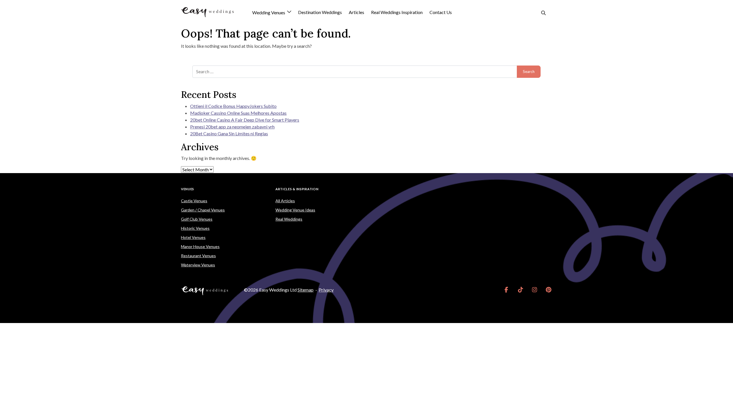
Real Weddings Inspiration (397, 12)
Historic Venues (195, 228)
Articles (356, 12)
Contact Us (440, 12)
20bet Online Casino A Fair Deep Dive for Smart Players (244, 119)
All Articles (285, 200)
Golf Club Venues (196, 219)
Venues (187, 189)
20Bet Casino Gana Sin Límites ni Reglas (229, 133)
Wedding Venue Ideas (295, 209)
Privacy (326, 289)
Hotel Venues (193, 237)
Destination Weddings (320, 12)
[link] (506, 289)
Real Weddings (288, 219)
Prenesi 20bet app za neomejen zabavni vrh (232, 126)
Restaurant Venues (198, 255)
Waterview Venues (198, 264)
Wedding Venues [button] (269, 12)
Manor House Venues (200, 246)
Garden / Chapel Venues (203, 209)
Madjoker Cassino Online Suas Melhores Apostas (238, 113)
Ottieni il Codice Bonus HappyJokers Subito (233, 106)
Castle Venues (194, 200)
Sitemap (305, 289)
